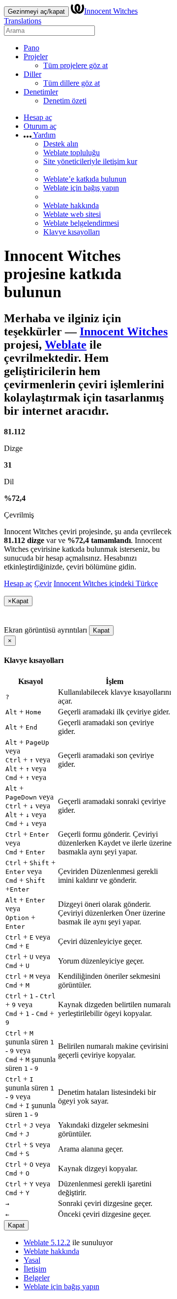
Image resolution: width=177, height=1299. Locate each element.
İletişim (35, 1269)
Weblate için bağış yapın (81, 188)
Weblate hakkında (71, 205)
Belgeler (37, 1278)
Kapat (101, 630)
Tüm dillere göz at (71, 83)
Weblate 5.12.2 (47, 1242)
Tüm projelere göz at (75, 65)
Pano (31, 48)
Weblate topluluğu (71, 152)
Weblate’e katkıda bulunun (84, 179)
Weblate (66, 344)
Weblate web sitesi (72, 214)
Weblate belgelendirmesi (81, 223)
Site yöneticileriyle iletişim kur (90, 161)
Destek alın (60, 144)
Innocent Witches (124, 331)
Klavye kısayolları (71, 232)
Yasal (32, 1260)
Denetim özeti (65, 100)
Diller (32, 74)
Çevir (43, 583)
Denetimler (41, 92)
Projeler (36, 56)
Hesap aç (38, 117)
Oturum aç (40, 126)
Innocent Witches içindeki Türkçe (106, 583)
